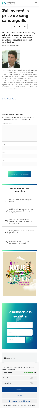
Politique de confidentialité (26, 405)
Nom (4, 144)
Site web (4, 160)
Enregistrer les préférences (19, 401)
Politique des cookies (10, 405)
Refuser (20, 395)
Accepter (19, 390)
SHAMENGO (9, 98)
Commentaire (7, 123)
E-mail (4, 152)
